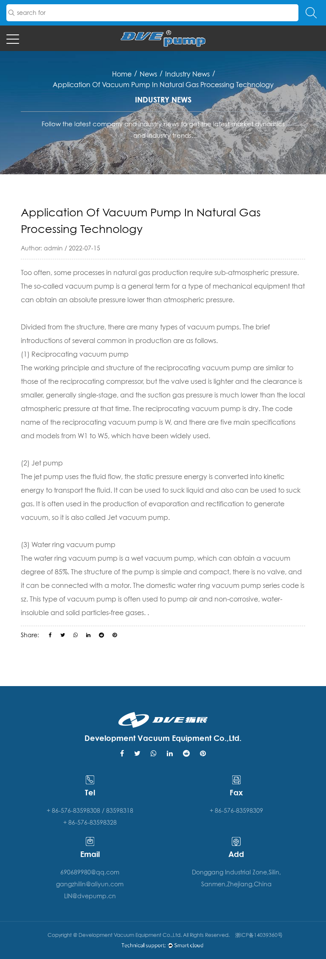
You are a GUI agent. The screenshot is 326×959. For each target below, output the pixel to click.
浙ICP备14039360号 (259, 935)
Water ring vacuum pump (73, 544)
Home (122, 74)
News (148, 74)
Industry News (187, 74)
